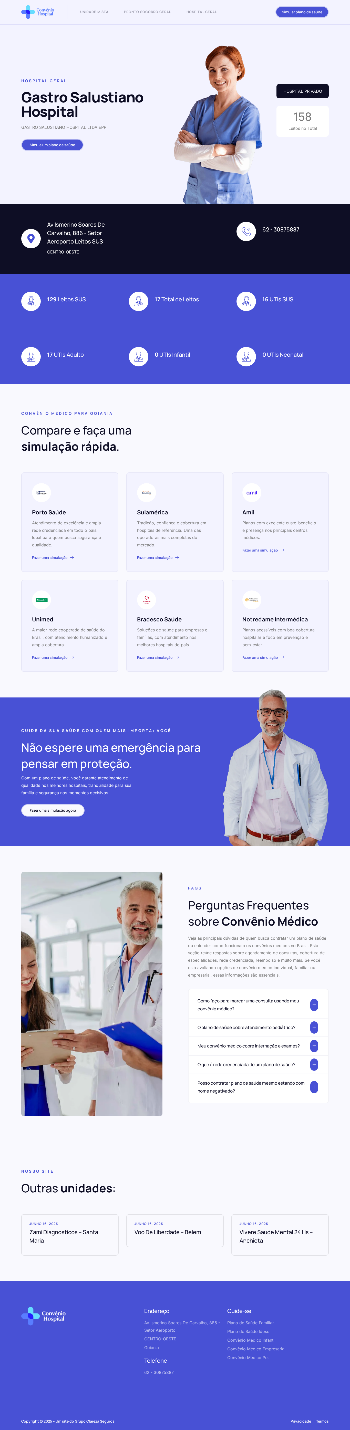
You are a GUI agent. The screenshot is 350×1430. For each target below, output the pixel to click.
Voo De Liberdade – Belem (168, 1232)
